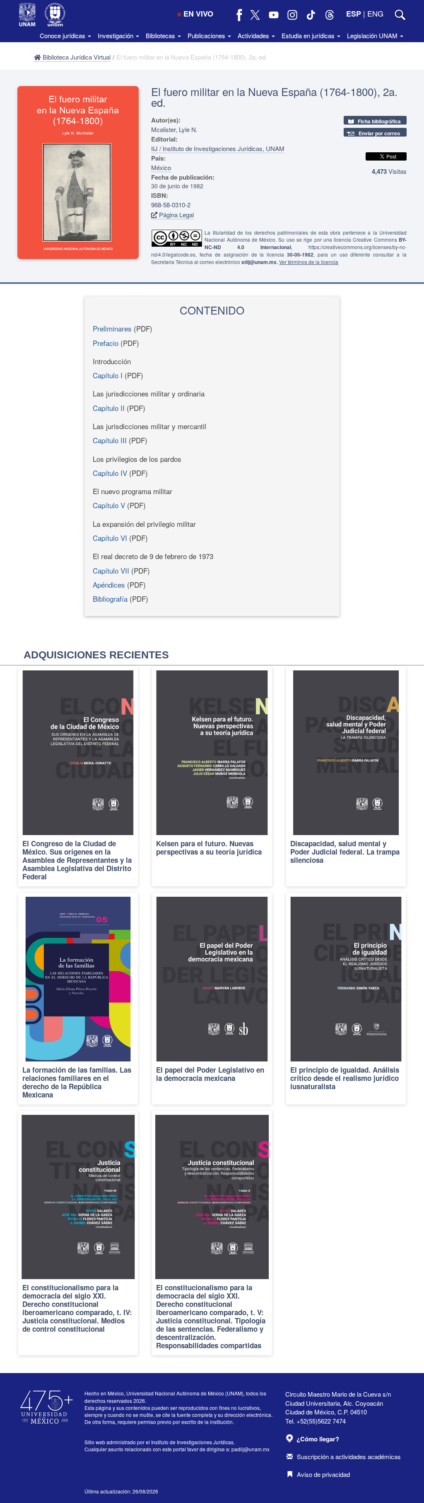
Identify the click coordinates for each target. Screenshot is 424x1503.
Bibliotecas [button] (161, 35)
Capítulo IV (110, 473)
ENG (375, 13)
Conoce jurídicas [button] (63, 35)
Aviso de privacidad (323, 1474)
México (161, 167)
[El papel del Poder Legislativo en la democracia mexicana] (212, 998)
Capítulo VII (111, 570)
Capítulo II (109, 408)
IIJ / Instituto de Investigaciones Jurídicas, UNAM (217, 148)
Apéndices (109, 584)
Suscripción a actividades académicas (349, 1456)
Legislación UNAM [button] (373, 35)
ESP (353, 13)
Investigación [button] (116, 35)
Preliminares (112, 328)
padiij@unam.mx (250, 1449)
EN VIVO (198, 13)
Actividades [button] (254, 35)
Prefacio (105, 343)
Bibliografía (110, 598)
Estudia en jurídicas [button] (309, 35)
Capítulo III (110, 440)
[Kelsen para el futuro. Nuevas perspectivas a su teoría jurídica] (212, 776)
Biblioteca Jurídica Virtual (76, 57)
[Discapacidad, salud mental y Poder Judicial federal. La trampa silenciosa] (346, 776)
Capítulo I (108, 375)
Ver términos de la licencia (308, 261)
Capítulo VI (110, 538)
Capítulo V (109, 505)
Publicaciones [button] (207, 35)
